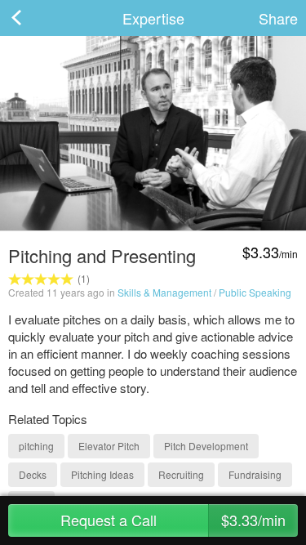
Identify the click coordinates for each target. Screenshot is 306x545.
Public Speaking (255, 292)
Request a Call (173, 519)
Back (32, 18)
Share (278, 18)
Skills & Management (164, 292)
